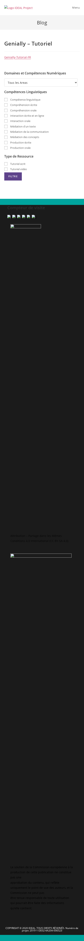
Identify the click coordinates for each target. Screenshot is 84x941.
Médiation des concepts (24, 137)
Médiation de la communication (29, 132)
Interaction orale (20, 121)
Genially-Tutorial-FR (17, 57)
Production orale (20, 148)
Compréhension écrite (23, 105)
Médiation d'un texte (23, 126)
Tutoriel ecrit (17, 164)
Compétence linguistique (25, 99)
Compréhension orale (23, 110)
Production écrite (20, 142)
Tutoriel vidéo (18, 169)
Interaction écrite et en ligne (27, 115)
